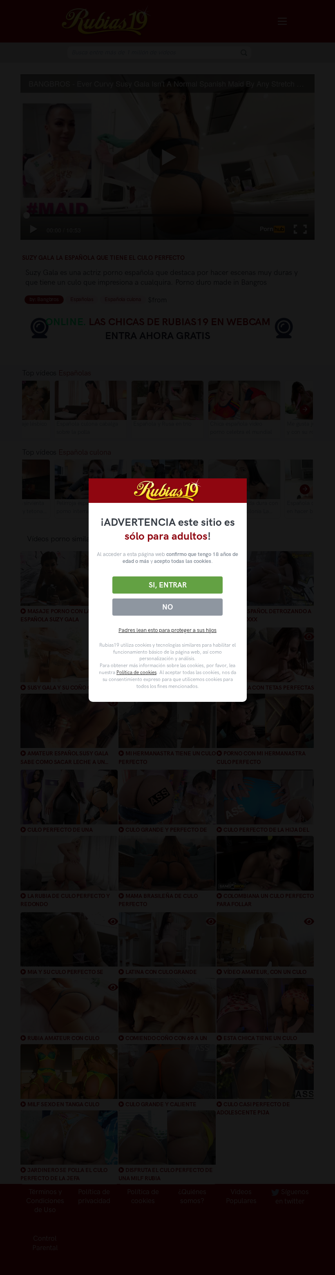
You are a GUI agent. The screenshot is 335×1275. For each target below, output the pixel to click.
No (167, 607)
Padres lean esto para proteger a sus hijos (167, 630)
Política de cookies (136, 672)
